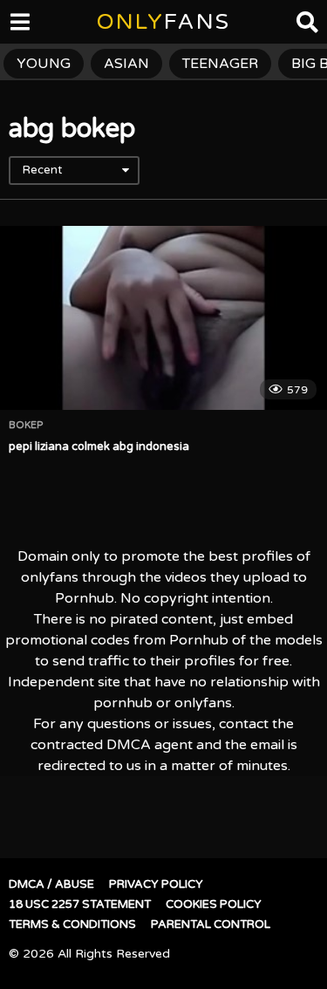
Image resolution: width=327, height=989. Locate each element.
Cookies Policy (214, 904)
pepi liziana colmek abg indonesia (99, 447)
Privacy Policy (156, 884)
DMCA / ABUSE (51, 884)
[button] (28, 26)
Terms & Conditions (72, 924)
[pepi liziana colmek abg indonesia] (163, 318)
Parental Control (210, 924)
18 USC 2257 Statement (80, 904)
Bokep (26, 425)
